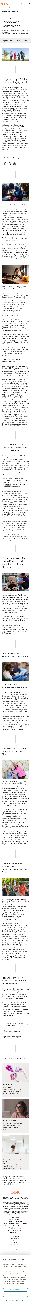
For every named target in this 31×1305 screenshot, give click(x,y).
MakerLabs (6, 295)
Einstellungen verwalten (15, 1300)
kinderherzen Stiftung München (12, 597)
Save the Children (22, 41)
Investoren (14, 1249)
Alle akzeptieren (15, 1289)
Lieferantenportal (14, 1232)
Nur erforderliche (15, 1295)
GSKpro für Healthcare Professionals (14, 1226)
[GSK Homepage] (4, 4)
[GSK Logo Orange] (15, 1192)
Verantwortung (15, 1245)
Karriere (15, 1251)
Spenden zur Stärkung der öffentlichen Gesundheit (12, 1037)
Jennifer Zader (11, 379)
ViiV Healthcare (14, 1228)
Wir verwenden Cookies (13, 1260)
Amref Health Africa (20, 390)
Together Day (7, 41)
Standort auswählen (20, 1198)
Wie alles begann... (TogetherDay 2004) (10, 163)
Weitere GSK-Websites (15, 1221)
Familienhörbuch (18, 692)
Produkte (15, 1242)
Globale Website (14, 1219)
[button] (29, 40)
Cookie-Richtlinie (19, 1283)
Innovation (15, 1240)
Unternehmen (15, 1238)
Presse (16, 1247)
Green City (20, 899)
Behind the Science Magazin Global (14, 1223)
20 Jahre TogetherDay (11, 158)
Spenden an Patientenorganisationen (12, 1031)
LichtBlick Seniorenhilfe (10, 781)
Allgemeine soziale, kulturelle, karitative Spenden (13, 1024)
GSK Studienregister (14, 1230)
